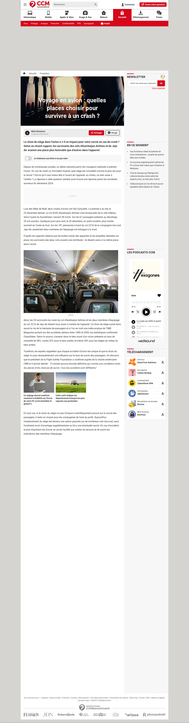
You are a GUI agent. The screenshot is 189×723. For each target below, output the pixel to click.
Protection (55, 23)
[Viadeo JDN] (115, 715)
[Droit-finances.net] (84, 715)
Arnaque (44, 23)
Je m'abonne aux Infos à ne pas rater (51, 158)
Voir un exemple (158, 88)
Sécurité (32, 73)
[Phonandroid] (154, 715)
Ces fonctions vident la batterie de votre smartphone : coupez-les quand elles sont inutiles (147, 154)
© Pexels (71, 315)
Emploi (107, 23)
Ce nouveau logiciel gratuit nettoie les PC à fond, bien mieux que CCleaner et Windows (147, 165)
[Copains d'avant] (99, 715)
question (155, 4)
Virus (26, 23)
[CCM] (39, 4)
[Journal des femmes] (31, 715)
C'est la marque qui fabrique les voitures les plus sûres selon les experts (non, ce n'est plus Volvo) (145, 176)
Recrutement (84, 698)
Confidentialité (68, 23)
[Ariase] (132, 714)
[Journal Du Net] (48, 715)
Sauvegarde (89, 23)
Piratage (34, 23)
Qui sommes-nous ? (32, 698)
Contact (74, 698)
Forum (159, 17)
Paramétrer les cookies (119, 698)
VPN (79, 23)
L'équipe (45, 698)
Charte (142, 698)
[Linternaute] (66, 714)
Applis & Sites (67, 17)
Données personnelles (99, 698)
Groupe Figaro (84, 700)
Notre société (55, 698)
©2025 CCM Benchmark (101, 700)
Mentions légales (158, 698)
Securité (122, 17)
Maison (103, 17)
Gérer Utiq (134, 698)
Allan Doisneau (38, 131)
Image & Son (85, 17)
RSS (148, 698)
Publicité (65, 698)
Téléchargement (141, 17)
